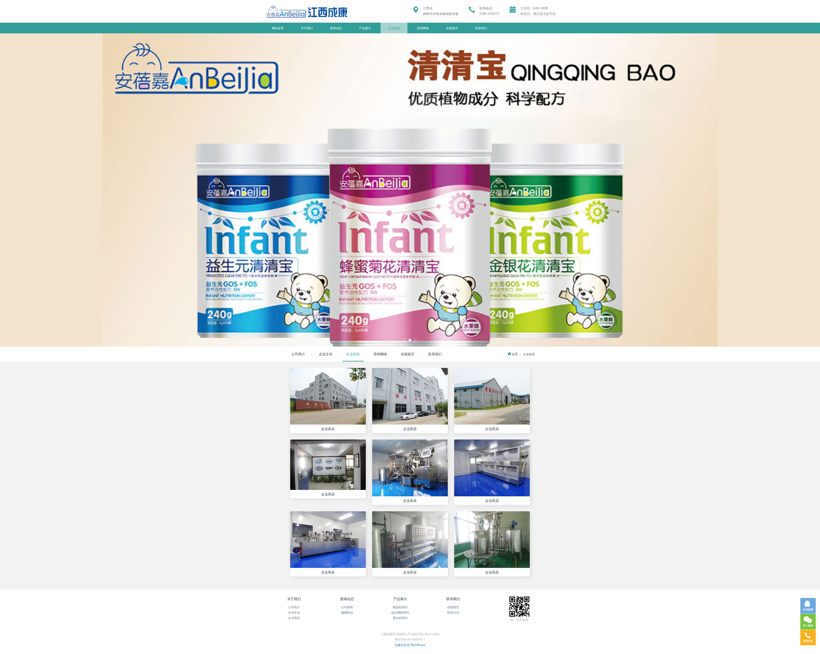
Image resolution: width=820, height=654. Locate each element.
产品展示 (365, 28)
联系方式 (453, 612)
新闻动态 (336, 28)
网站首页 (278, 28)
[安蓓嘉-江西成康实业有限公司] (305, 11)
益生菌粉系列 (400, 612)
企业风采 (394, 28)
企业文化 (325, 353)
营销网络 (423, 28)
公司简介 (298, 353)
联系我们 (481, 28)
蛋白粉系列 (400, 618)
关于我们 (307, 28)
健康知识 (347, 612)
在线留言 (452, 28)
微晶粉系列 (400, 607)
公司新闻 (347, 607)
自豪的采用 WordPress (410, 645)
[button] (61, 190)
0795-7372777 (489, 13)
